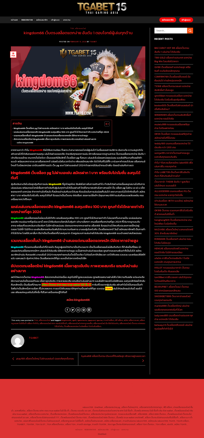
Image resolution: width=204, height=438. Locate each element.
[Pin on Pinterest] (83, 309)
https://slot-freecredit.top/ (68, 407)
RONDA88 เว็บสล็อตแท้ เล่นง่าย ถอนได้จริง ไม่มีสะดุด (172, 241)
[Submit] (190, 30)
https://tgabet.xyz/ (175, 386)
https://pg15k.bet (146, 383)
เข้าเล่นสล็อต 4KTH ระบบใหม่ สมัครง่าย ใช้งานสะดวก (173, 202)
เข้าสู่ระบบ (55, 19)
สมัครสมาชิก (42, 19)
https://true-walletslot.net (134, 393)
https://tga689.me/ (42, 403)
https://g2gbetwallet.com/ (85, 400)
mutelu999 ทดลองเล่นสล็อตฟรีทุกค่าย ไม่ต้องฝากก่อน (172, 126)
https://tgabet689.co (110, 403)
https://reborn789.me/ (159, 393)
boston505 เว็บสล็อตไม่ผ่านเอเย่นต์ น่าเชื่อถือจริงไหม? (173, 107)
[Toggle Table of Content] (105, 123)
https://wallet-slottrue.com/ (163, 403)
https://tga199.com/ (87, 393)
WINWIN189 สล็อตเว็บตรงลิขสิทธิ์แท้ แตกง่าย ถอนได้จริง (172, 117)
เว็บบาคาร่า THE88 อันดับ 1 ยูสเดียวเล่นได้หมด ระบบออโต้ (172, 183)
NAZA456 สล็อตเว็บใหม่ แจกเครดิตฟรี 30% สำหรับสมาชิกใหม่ (173, 231)
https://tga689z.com (24, 383)
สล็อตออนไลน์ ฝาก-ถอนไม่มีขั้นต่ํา (53, 323)
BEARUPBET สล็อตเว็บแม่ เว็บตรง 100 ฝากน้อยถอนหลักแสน (171, 288)
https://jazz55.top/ (129, 396)
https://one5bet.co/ (67, 393)
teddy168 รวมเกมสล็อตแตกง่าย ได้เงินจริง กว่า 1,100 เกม (172, 145)
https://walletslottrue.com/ (135, 403)
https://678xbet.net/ (109, 390)
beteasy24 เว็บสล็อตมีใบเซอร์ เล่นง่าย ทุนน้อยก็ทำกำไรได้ (173, 327)
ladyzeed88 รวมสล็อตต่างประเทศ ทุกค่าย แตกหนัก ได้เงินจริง (173, 317)
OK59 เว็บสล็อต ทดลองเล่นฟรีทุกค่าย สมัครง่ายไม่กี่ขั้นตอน (173, 136)
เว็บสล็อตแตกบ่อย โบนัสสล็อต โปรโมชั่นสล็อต (82, 326)
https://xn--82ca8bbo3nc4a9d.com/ (142, 400)
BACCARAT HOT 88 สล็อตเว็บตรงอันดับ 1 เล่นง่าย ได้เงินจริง (171, 50)
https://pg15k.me (163, 383)
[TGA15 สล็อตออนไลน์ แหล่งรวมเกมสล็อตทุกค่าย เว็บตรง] (102, 8)
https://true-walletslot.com (105, 396)
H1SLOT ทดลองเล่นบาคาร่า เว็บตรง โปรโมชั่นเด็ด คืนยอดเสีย (171, 269)
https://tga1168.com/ (155, 386)
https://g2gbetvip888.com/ (57, 400)
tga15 (74, 320)
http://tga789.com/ (29, 390)
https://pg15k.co (27, 386)
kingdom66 (66, 320)
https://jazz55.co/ (35, 400)
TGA (72, 28)
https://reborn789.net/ (109, 393)
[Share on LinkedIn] (89, 309)
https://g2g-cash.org (106, 383)
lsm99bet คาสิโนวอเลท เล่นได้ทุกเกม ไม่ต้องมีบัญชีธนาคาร (172, 279)
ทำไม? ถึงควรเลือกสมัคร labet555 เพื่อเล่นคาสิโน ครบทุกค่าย (173, 164)
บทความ (67, 19)
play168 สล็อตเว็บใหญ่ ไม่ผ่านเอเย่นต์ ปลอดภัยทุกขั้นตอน (45, 358)
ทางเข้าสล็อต (108, 320)
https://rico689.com (86, 383)
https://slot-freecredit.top (78, 396)
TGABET (93, 41)
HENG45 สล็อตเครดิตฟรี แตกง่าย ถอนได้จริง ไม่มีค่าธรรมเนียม (171, 250)
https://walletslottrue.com (24, 396)
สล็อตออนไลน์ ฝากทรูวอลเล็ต (80, 323)
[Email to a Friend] (78, 309)
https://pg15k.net (44, 386)
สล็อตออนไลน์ (80, 28)
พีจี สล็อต (119, 320)
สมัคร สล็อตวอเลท (131, 320)
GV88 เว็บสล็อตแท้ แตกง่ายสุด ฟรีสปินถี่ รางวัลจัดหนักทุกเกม (172, 69)
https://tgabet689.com (64, 403)
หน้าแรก (14, 19)
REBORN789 (27, 19)
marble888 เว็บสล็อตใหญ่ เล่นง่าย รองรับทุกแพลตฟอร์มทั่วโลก (171, 307)
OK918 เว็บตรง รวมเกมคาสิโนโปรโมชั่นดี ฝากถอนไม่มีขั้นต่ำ (173, 212)
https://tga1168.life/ (89, 390)
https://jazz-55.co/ (148, 396)
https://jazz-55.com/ (169, 396)
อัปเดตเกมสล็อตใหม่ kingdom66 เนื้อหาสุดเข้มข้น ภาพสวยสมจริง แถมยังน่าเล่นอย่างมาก (55, 139)
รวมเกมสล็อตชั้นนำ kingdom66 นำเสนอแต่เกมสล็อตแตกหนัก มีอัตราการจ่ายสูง (51, 135)
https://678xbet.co (129, 390)
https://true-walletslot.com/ (40, 407)
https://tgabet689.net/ (87, 403)
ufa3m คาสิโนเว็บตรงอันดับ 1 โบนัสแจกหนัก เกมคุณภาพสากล (171, 260)
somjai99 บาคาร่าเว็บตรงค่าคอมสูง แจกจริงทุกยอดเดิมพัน (172, 155)
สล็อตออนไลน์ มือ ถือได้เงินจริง (106, 323)
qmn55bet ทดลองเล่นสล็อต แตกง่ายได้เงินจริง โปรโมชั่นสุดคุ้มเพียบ (173, 97)
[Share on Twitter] (72, 309)
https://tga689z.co (45, 383)
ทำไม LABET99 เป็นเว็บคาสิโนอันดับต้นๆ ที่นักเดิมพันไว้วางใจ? (172, 174)
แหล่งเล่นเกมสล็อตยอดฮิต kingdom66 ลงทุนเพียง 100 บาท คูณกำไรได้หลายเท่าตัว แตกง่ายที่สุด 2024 (61, 132)
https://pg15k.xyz (181, 383)
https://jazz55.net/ (179, 393)
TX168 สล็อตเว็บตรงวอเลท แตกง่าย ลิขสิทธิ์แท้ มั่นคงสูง (172, 88)
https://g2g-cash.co (127, 383)
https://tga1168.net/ (49, 390)
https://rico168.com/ (25, 393)
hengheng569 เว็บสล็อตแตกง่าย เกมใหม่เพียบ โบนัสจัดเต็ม (173, 222)
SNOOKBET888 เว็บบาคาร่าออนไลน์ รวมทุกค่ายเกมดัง (172, 298)
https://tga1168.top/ (69, 390)
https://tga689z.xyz (65, 383)
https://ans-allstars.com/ (152, 390)
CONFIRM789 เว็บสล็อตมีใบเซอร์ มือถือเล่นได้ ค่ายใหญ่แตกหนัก (172, 78)
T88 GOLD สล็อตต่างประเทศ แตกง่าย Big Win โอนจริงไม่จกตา (173, 59)
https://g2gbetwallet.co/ (173, 400)
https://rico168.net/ (175, 390)
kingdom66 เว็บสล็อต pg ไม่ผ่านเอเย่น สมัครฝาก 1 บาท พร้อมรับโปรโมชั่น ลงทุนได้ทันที (53, 128)
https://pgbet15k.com (64, 386)
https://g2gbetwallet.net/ (111, 400)
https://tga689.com (23, 403)
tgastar (99, 320)
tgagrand (92, 320)
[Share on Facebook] (67, 309)
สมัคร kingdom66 (25, 142)
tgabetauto (82, 320)
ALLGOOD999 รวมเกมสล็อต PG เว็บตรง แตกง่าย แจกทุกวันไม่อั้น (172, 193)
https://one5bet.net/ (46, 393)
